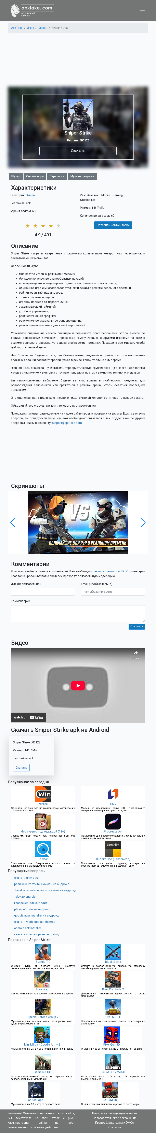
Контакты (114, 1127)
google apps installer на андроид (36, 915)
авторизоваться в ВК (109, 571)
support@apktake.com (66, 423)
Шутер (15, 176)
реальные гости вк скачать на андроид (41, 884)
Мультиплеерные (82, 176)
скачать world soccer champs (34, 922)
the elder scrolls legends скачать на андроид (45, 890)
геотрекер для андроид (31, 903)
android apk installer (27, 928)
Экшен (30, 195)
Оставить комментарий (113, 225)
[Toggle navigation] (142, 10)
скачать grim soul (26, 878)
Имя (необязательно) (26, 584)
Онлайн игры (35, 176)
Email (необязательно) (96, 584)
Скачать (78, 151)
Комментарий (20, 601)
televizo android (25, 896)
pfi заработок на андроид (32, 909)
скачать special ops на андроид (36, 934)
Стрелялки (57, 176)
